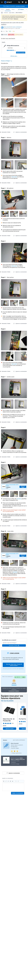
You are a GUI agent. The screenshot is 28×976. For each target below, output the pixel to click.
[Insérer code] (8, 781)
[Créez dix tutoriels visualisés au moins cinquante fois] (17, 751)
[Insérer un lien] (10, 781)
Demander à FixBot (13, 645)
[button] (19, 2)
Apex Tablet (11, 12)
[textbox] (13, 787)
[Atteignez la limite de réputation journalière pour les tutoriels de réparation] (15, 751)
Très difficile (12, 34)
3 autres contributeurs (17, 27)
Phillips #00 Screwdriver (13, 45)
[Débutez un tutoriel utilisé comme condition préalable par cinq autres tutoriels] (12, 751)
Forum (13, 9)
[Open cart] (22, 2)
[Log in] (26, 2)
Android (6, 12)
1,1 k (3, 31)
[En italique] (6, 781)
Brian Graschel (7, 27)
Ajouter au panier (20, 52)
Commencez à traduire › (14, 691)
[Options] (2, 12)
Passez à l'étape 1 (6, 61)
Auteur (5, 740)
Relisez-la (16, 18)
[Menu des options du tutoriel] (26, 9)
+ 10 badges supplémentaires (16, 753)
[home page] (8, 2)
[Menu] (2, 2)
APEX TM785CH (19, 12)
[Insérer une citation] (13, 781)
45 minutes (5, 34)
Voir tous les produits (7, 701)
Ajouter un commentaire (14, 639)
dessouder (14, 177)
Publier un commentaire (17, 793)
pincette (15, 572)
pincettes (19, 498)
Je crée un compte (20, 6)
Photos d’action (20, 34)
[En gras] (4, 781)
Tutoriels (8, 9)
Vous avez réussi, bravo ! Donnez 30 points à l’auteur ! (14, 664)
